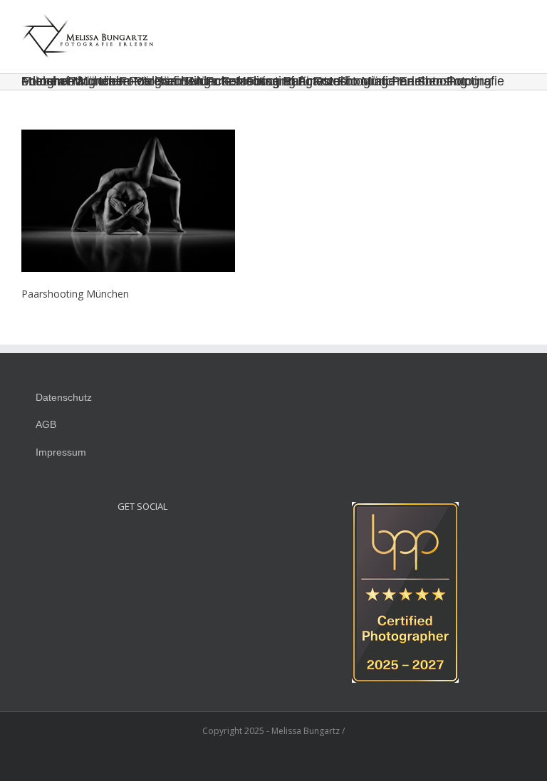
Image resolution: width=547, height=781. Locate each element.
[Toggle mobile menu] (520, 24)
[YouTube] (161, 539)
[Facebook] (142, 539)
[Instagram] (123, 539)
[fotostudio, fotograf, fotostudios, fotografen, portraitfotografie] (405, 509)
